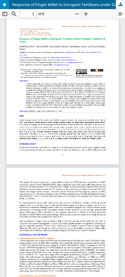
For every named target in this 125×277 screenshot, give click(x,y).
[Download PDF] (120, 4)
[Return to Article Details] (4, 4)
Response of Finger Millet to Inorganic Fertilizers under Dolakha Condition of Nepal (68, 4)
